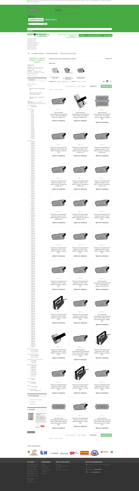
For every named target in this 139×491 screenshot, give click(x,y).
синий (33, 375)
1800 (32, 143)
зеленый (33, 372)
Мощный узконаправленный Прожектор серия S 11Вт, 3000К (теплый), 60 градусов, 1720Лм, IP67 (80, 183)
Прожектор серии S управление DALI (80, 78)
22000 (33, 295)
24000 (33, 301)
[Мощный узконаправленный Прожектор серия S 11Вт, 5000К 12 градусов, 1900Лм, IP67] (59, 236)
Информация (34, 396)
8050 (32, 205)
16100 (33, 271)
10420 (33, 233)
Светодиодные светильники (33, 42)
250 (32, 136)
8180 (32, 208)
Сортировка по (52, 81)
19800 (33, 290)
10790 (33, 238)
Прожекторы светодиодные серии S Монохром (68, 78)
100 (32, 130)
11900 (33, 248)
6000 (32, 181)
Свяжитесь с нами (46, 469)
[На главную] (28, 53)
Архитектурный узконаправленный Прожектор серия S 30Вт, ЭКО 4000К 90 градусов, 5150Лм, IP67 (58, 115)
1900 (33, 145)
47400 (33, 344)
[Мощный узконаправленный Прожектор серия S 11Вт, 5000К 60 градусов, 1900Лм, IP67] (59, 270)
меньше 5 (34, 351)
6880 (32, 195)
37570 (33, 328)
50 (32, 121)
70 (32, 126)
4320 (32, 162)
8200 (32, 210)
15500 (33, 268)
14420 (33, 263)
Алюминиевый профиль (32, 45)
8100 (32, 206)
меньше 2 (34, 350)
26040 (33, 306)
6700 (32, 191)
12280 (33, 253)
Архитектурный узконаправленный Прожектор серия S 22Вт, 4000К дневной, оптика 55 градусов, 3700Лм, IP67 (58, 421)
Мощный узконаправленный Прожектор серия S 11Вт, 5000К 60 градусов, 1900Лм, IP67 (59, 283)
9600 (33, 225)
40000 (33, 333)
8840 (32, 216)
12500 (33, 255)
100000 (33, 106)
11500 (33, 243)
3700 (33, 157)
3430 (32, 153)
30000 (33, 313)
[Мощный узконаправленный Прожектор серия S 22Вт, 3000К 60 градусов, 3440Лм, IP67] (59, 338)
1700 (33, 142)
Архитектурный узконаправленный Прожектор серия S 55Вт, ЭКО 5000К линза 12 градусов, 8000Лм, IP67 (102, 116)
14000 (33, 261)
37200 (33, 326)
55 (32, 123)
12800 (33, 256)
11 (32, 110)
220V (33, 383)
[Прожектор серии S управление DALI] (81, 70)
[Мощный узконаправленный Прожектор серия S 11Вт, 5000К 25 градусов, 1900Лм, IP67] (80, 236)
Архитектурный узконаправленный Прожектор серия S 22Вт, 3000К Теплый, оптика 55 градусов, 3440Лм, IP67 (102, 318)
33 (32, 116)
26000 (33, 305)
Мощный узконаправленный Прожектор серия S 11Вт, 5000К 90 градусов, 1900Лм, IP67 (80, 283)
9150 (32, 221)
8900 (32, 218)
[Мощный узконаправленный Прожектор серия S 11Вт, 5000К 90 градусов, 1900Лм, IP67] (80, 270)
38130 (33, 329)
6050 (32, 183)
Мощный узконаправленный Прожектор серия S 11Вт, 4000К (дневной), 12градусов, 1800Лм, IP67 (58, 217)
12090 (33, 251)
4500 (32, 163)
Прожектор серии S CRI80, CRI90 (55, 78)
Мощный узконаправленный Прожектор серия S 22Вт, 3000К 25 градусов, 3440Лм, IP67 (59, 317)
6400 (32, 186)
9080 (33, 220)
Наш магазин (32, 404)
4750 (32, 168)
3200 (32, 148)
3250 (32, 150)
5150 (32, 175)
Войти (28, 21)
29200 (33, 309)
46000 (33, 343)
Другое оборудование (32, 49)
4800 (32, 170)
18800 (33, 283)
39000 (33, 331)
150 (32, 133)
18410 (33, 281)
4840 (32, 171)
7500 (32, 201)
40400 (33, 336)
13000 (33, 258)
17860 (33, 276)
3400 (33, 152)
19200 (33, 285)
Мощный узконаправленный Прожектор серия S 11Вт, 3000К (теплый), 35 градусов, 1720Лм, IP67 (58, 183)
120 (32, 131)
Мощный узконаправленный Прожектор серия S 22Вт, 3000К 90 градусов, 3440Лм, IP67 (102, 352)
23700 (33, 300)
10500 (33, 235)
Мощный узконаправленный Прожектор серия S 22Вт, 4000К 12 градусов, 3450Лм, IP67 (59, 387)
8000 (32, 203)
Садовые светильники (32, 47)
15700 (33, 270)
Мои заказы (59, 464)
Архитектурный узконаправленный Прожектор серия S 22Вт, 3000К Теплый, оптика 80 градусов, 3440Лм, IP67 (80, 353)
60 (32, 125)
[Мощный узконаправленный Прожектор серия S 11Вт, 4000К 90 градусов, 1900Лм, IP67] (102, 203)
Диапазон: (30, 102)
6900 (32, 196)
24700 (33, 303)
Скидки (31, 409)
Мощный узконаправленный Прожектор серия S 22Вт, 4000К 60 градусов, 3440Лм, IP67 (80, 420)
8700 (32, 213)
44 (32, 120)
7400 (33, 198)
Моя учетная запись (63, 462)
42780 (33, 339)
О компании (32, 401)
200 (32, 135)
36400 (33, 324)
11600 (33, 245)
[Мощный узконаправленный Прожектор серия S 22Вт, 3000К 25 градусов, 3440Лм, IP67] (59, 303)
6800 (32, 193)
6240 (32, 185)
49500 (33, 346)
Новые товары (45, 466)
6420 (32, 188)
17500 (33, 275)
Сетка (107, 82)
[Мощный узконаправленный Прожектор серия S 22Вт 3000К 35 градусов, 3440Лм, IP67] (80, 303)
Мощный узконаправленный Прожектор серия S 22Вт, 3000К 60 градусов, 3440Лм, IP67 (59, 352)
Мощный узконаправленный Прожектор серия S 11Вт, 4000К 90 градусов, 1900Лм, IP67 (102, 217)
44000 (33, 341)
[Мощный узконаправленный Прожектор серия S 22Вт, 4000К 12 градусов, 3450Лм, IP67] (59, 373)
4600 (32, 165)
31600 (33, 318)
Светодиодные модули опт (33, 43)
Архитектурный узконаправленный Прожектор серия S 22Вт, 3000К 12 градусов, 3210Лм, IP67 (102, 283)
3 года (33, 360)
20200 (33, 291)
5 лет (33, 362)
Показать (74, 81)
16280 (33, 273)
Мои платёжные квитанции (62, 466)
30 (32, 115)
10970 (33, 240)
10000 (33, 230)
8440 (32, 211)
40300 (33, 334)
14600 (33, 265)
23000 (33, 298)
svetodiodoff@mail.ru (95, 472)
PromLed (34, 386)
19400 (33, 286)
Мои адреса (59, 468)
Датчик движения (36, 390)
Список (110, 82)
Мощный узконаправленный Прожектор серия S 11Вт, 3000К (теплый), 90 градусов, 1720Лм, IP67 (102, 183)
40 (32, 118)
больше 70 (34, 355)
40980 (33, 338)
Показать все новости (32, 75)
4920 (32, 173)
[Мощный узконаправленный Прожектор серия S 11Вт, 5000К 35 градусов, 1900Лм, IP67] (102, 236)
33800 (33, 321)
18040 (33, 280)
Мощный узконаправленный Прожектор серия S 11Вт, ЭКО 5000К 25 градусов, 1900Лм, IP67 (58, 150)
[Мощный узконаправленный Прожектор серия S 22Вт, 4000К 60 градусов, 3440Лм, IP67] (80, 407)
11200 (33, 241)
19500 (33, 288)
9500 (32, 223)
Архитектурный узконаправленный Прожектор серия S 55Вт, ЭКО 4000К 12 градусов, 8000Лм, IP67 (80, 115)
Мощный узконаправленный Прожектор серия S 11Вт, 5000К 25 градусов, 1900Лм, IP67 (80, 250)
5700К (33, 371)
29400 (33, 311)
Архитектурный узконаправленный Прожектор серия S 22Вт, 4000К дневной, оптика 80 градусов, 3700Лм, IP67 (102, 421)
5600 (32, 180)
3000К (33, 366)
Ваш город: (61, 23)
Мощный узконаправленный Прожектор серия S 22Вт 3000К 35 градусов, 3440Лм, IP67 (80, 317)
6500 (32, 190)
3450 (32, 155)
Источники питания (31, 46)
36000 (33, 323)
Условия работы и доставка (36, 399)
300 (32, 138)
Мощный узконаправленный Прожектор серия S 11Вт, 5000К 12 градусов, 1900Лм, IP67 (59, 250)
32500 (33, 319)
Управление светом (31, 41)
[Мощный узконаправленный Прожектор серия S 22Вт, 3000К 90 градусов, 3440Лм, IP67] (102, 338)
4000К (33, 367)
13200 (33, 260)
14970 (33, 266)
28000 (33, 308)
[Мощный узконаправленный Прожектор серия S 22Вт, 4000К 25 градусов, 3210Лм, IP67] (80, 373)
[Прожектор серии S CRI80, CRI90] (55, 70)
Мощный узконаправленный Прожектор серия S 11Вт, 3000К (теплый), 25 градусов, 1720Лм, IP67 (102, 150)
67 (32, 379)
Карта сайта (44, 473)
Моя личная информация (62, 469)
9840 (32, 228)
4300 (32, 160)
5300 (33, 178)
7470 (32, 200)
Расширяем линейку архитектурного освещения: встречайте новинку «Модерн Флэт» (36, 72)
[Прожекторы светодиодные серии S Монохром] (68, 70)
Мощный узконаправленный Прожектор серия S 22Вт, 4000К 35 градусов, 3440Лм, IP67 (102, 387)
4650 (32, 166)
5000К (33, 369)
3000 (32, 147)
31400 (33, 316)
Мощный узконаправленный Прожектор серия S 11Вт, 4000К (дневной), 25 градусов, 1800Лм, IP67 (80, 217)
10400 (33, 231)
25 (32, 113)
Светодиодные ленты (32, 39)
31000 (33, 314)
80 (32, 128)
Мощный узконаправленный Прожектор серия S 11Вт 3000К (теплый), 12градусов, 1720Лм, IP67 (80, 150)
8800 (33, 215)
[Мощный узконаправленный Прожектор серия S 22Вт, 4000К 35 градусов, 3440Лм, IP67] (102, 373)
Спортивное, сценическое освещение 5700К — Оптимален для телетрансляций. (35, 68)
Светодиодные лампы (32, 38)
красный (33, 374)
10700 (33, 236)
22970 (33, 296)
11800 (33, 246)
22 (32, 111)
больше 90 (34, 357)
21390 (33, 293)
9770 (32, 226)
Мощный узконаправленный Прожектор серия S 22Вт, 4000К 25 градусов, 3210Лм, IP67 (80, 387)
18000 (33, 278)
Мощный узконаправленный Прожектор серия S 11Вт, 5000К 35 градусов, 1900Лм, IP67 (102, 250)
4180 (32, 158)
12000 (33, 250)
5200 (33, 176)
